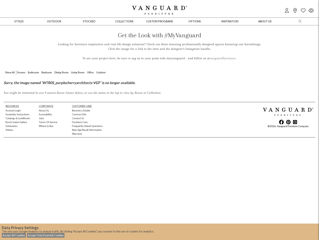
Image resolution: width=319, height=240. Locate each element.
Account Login (13, 110)
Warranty (77, 133)
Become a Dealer (81, 110)
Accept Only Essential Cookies (46, 235)
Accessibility (45, 114)
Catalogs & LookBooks (18, 118)
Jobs (41, 118)
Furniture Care (80, 122)
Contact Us (78, 118)
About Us (44, 110)
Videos (9, 129)
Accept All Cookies (14, 235)
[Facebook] (281, 122)
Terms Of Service (48, 122)
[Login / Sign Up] (287, 10)
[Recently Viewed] (311, 10)
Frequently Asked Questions (87, 126)
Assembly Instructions (17, 114)
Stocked (89, 21)
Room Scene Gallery (16, 122)
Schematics (12, 126)
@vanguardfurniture (221, 58)
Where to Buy (46, 126)
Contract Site (79, 114)
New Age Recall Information (87, 129)
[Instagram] (295, 122)
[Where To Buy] (295, 10)
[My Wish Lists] (303, 10)
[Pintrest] (288, 122)
